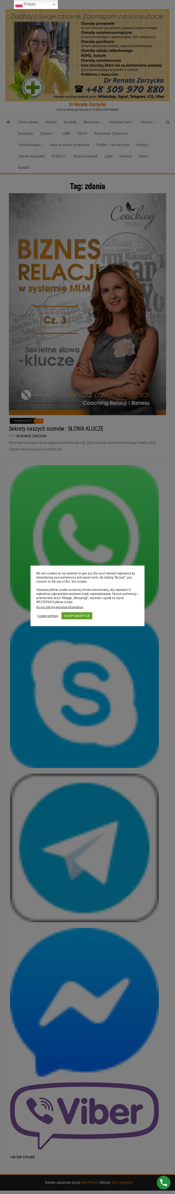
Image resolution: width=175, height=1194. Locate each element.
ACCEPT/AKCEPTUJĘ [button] (77, 615)
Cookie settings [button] (47, 616)
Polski (29, 4)
